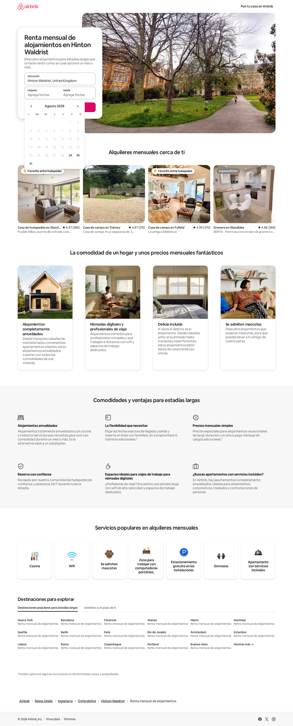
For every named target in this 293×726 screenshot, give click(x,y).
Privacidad (53, 719)
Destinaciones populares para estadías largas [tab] (48, 607)
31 (30, 163)
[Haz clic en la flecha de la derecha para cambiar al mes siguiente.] (78, 106)
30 (78, 155)
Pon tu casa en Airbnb (257, 6)
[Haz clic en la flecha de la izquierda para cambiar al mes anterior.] (31, 106)
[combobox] (60, 80)
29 (70, 155)
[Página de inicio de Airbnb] (28, 6)
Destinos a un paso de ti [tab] (100, 607)
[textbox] (42, 94)
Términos (70, 719)
